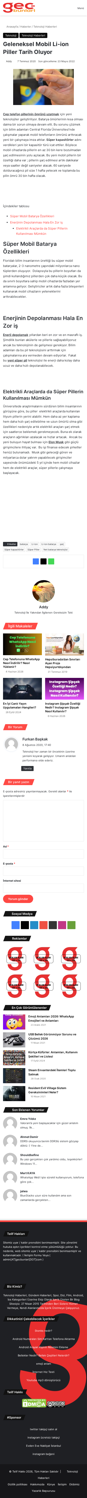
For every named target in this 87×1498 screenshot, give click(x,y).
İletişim (62, 1484)
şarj (62, 544)
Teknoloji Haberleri (45, 26)
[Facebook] (36, 561)
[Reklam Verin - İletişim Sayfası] (16, 959)
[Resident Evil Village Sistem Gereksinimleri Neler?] (14, 1093)
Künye (51, 1484)
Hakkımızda (37, 1484)
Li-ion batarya (48, 544)
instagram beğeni (43, 1454)
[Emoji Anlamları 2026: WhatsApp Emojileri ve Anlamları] (14, 1022)
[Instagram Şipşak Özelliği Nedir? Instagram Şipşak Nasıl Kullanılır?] (64, 689)
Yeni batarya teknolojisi (55, 549)
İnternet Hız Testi (43, 1371)
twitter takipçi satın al (43, 1429)
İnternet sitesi (12, 880)
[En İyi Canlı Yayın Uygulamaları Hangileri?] (22, 689)
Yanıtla (27, 768)
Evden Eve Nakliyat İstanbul (43, 1445)
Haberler (25, 26)
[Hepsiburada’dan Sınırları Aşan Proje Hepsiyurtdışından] (64, 644)
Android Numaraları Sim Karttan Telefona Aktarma (44, 1338)
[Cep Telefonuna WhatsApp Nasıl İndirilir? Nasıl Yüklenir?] (22, 644)
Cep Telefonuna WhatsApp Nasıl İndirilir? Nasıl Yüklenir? (21, 662)
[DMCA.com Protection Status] (34, 1406)
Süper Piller (33, 549)
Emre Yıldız (28, 1118)
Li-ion (35, 544)
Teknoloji (10, 35)
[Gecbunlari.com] (19, 8)
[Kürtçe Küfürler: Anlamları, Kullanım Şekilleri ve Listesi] (14, 1057)
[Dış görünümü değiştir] (67, 9)
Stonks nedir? (43, 1330)
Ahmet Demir (29, 1137)
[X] (43, 561)
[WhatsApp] (51, 561)
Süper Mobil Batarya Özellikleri (32, 216)
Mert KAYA (27, 1173)
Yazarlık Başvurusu (43, 1490)
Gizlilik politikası (17, 1484)
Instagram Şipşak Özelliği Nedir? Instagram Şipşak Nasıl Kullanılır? (62, 707)
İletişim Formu (33, 1255)
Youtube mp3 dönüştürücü (43, 1380)
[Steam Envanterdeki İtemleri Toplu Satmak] (14, 1075)
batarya (24, 544)
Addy (9, 61)
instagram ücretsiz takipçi (44, 1437)
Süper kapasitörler (14, 549)
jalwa (24, 1191)
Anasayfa (12, 26)
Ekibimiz (74, 1484)
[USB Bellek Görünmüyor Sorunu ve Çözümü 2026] (14, 1039)
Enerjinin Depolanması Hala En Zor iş (36, 222)
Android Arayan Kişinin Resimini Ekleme (43, 1347)
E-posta (9, 863)
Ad (6, 846)
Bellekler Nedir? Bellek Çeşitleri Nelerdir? (43, 1355)
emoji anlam (43, 1363)
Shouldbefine (29, 1155)
